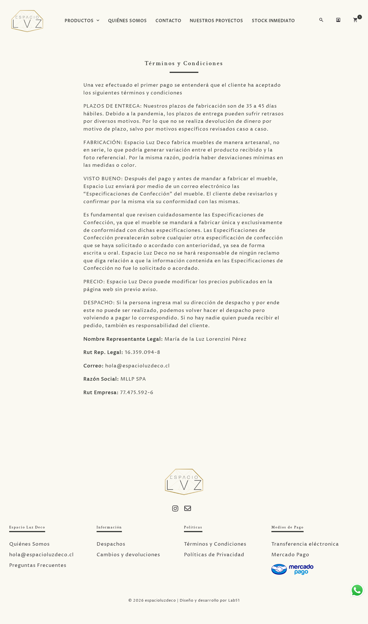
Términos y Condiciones (215, 544)
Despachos (111, 544)
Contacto (168, 21)
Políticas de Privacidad (214, 554)
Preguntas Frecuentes (37, 565)
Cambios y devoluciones (128, 554)
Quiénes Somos (29, 544)
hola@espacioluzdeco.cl (41, 554)
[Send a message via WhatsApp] (357, 590)
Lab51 (234, 600)
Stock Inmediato (273, 21)
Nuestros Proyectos (216, 21)
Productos (79, 21)
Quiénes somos (127, 21)
